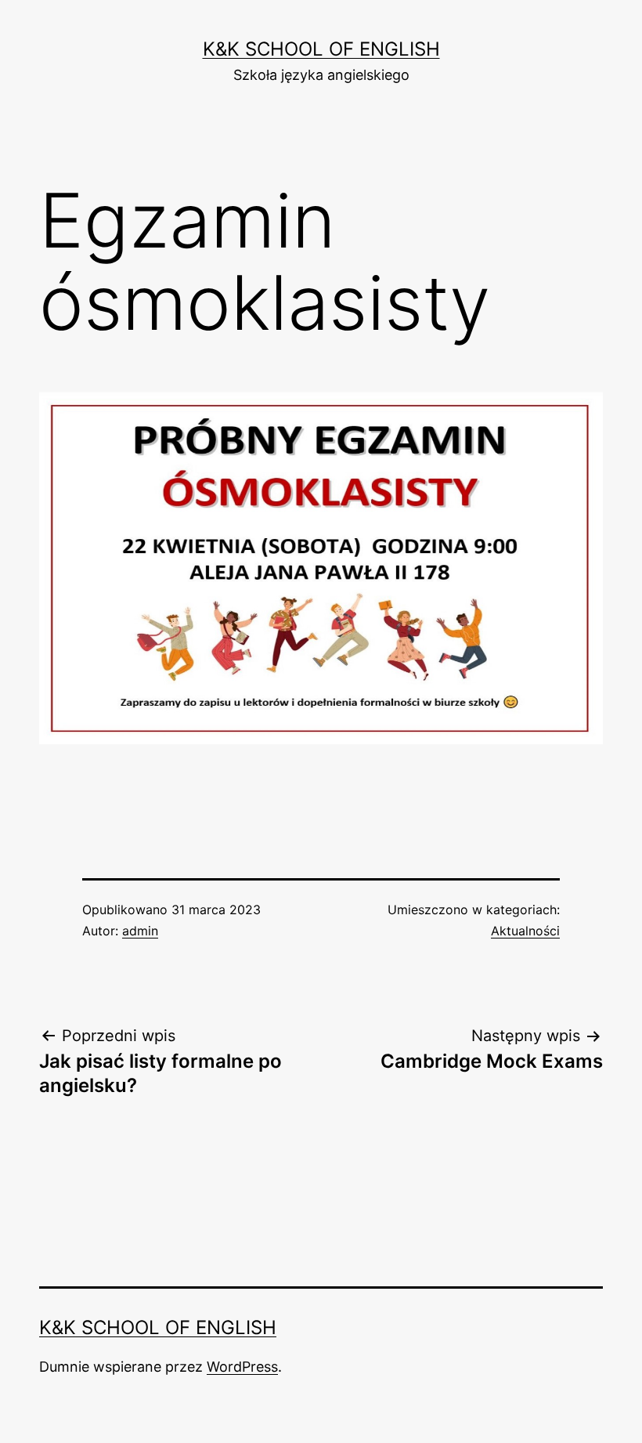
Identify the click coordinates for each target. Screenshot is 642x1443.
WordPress (242, 1366)
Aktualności (525, 930)
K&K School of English (321, 49)
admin (140, 930)
